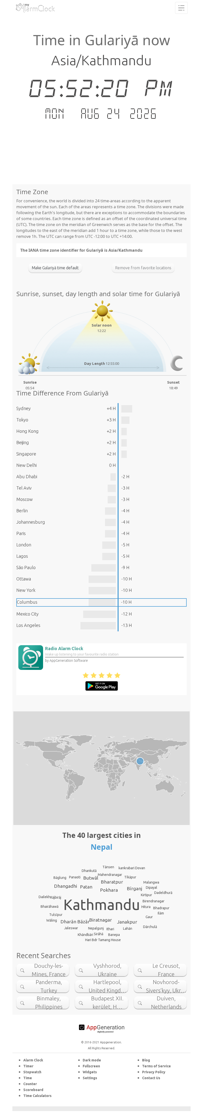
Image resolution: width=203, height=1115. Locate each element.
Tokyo (22, 419)
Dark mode (92, 1060)
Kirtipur (146, 895)
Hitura (146, 907)
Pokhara (109, 890)
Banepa (114, 935)
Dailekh (44, 897)
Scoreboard (33, 1090)
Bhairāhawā (49, 907)
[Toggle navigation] (181, 8)
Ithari (110, 929)
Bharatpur (112, 882)
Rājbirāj (55, 897)
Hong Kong (27, 431)
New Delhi (26, 465)
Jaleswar (71, 928)
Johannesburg (30, 521)
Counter (30, 1084)
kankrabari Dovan (132, 868)
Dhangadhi (65, 886)
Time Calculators (37, 1096)
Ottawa (23, 578)
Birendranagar (153, 901)
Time (27, 1078)
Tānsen (108, 867)
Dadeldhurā (163, 893)
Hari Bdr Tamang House (103, 940)
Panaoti (74, 877)
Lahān (127, 928)
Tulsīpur (55, 915)
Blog (146, 1060)
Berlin (22, 510)
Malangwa (151, 882)
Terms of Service (156, 1066)
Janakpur (127, 922)
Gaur (149, 917)
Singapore (26, 453)
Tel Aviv (24, 487)
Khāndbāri (85, 935)
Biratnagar (100, 920)
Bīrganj (134, 888)
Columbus (27, 601)
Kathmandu (101, 904)
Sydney (23, 408)
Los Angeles (28, 625)
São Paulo (26, 567)
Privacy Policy (153, 1072)
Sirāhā (98, 934)
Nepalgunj (96, 928)
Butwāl (90, 878)
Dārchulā (150, 927)
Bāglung (59, 878)
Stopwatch (32, 1072)
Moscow (24, 499)
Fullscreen (91, 1066)
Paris (21, 533)
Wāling (51, 920)
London (23, 544)
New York (25, 590)
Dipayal (151, 887)
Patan (86, 886)
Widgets (90, 1072)
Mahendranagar (110, 875)
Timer (28, 1066)
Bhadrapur (161, 908)
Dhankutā (89, 871)
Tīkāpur (130, 877)
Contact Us (151, 1078)
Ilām (161, 913)
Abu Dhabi (26, 476)
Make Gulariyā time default (55, 268)
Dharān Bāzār (75, 921)
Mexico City (27, 613)
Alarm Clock (33, 1060)
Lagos (22, 556)
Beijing (22, 442)
